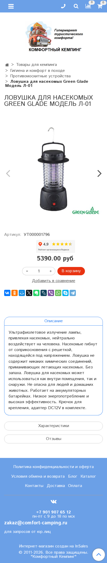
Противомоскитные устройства (40, 76)
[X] (29, 293)
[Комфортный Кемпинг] (53, 35)
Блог (72, 476)
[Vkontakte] (54, 501)
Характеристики (53, 426)
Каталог (88, 476)
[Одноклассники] (14, 293)
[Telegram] (73, 293)
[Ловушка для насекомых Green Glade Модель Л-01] (53, 169)
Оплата (75, 486)
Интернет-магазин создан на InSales (53, 546)
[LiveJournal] (44, 293)
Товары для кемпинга (36, 65)
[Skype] (65, 293)
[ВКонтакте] (7, 293)
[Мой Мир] (22, 293)
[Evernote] (36, 293)
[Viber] (51, 293)
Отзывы (53, 439)
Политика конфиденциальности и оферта (53, 467)
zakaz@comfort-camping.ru (35, 522)
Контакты (34, 486)
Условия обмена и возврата (38, 476)
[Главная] (7, 65)
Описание (53, 321)
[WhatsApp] (58, 293)
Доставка (56, 486)
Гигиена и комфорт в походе (37, 71)
